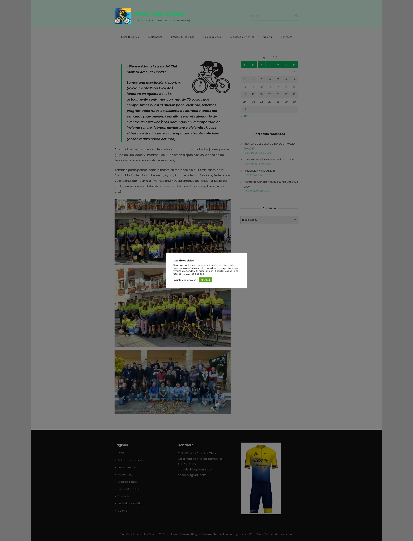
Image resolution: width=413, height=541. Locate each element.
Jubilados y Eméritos (242, 37)
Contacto (286, 37)
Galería (267, 37)
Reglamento (155, 37)
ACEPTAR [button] (205, 279)
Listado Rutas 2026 (182, 37)
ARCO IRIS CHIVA (158, 14)
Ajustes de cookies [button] (185, 280)
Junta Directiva (130, 37)
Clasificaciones (212, 37)
